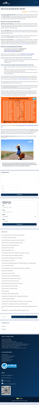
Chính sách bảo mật (5, 358)
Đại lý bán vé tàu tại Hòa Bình (27, 125)
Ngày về (3, 219)
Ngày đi (3, 214)
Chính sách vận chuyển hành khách (8, 355)
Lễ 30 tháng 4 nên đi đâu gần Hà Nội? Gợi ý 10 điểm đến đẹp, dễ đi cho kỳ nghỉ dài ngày (19, 263)
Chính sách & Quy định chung (7, 359)
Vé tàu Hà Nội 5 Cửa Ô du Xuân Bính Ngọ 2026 (11, 275)
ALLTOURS (25, 400)
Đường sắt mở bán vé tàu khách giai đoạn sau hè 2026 (12, 242)
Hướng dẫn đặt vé (5, 354)
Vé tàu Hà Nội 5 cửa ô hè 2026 (8, 247)
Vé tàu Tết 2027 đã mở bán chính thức (9, 237)
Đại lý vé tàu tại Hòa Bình (24, 43)
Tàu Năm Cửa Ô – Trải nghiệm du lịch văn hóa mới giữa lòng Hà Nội (15, 303)
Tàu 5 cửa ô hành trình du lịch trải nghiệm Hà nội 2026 (12, 255)
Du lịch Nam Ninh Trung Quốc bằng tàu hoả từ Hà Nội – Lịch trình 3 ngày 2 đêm (17, 301)
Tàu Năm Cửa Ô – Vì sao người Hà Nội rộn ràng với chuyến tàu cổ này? (15, 310)
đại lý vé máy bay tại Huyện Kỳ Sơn (21, 79)
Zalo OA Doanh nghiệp (12, 383)
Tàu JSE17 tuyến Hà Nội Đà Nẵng (8, 298)
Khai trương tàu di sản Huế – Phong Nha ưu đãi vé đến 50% (13, 235)
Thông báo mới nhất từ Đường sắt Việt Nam (10, 293)
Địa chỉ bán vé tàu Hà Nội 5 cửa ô (8, 273)
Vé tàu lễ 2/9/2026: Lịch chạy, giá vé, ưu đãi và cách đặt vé (13, 240)
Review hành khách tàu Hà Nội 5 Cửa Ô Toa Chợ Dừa (12, 283)
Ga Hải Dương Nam (5, 291)
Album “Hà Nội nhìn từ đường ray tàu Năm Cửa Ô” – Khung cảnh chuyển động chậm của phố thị (19, 307)
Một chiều (5, 203)
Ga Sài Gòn (4, 329)
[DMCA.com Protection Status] (19, 398)
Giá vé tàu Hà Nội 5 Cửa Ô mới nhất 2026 (10, 285)
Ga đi (3, 205)
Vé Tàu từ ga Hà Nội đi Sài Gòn (8, 265)
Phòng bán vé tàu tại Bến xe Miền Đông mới (10, 245)
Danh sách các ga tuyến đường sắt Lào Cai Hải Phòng (12, 257)
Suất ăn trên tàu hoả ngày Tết (7, 270)
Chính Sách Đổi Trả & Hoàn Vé (7, 357)
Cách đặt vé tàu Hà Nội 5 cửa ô (8, 250)
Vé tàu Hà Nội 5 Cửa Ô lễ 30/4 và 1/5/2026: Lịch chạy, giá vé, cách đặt (15, 252)
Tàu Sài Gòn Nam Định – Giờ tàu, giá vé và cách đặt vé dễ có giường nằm (16, 268)
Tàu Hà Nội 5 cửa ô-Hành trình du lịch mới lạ (10, 280)
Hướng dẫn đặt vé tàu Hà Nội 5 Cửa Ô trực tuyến (11, 278)
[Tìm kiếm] (24, 317)
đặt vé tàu (19, 30)
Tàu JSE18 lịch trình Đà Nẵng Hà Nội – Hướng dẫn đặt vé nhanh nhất (15, 296)
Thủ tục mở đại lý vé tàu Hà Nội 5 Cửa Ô (9, 288)
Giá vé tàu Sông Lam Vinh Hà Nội (8, 260)
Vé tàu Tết (3, 326)
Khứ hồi (9, 203)
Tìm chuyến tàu (19, 224)
